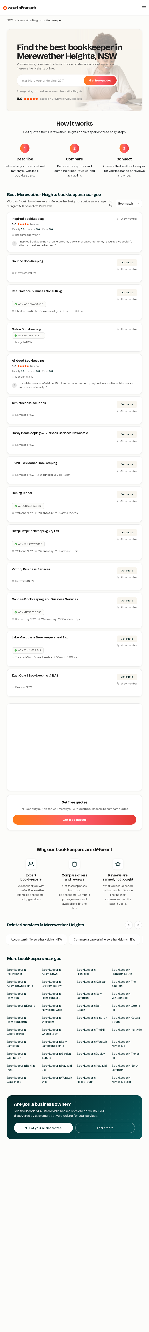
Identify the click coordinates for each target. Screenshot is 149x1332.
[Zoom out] (137, 714)
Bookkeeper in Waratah (92, 1041)
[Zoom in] (137, 708)
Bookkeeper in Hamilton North (17, 1019)
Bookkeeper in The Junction (124, 983)
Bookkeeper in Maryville (127, 1029)
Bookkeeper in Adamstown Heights (20, 983)
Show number (128, 218)
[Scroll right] (138, 925)
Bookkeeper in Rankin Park (21, 1067)
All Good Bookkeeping (28, 360)
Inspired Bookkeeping (28, 219)
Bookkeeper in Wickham (51, 1019)
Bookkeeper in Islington (92, 1017)
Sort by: (111, 203)
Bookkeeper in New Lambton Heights (54, 1043)
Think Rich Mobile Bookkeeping (34, 463)
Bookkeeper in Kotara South (126, 1019)
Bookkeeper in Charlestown (51, 1031)
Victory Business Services (31, 569)
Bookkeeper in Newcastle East (121, 1079)
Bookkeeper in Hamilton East (51, 995)
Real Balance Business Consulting (37, 291)
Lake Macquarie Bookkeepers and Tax (40, 637)
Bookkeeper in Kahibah (91, 981)
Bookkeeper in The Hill (91, 1029)
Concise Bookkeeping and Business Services (45, 599)
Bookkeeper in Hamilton (16, 995)
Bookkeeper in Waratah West (57, 1079)
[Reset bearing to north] (137, 720)
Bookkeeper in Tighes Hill (125, 1055)
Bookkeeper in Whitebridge (121, 995)
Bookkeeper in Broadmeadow (52, 983)
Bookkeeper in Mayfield (92, 1065)
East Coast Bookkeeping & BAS (35, 675)
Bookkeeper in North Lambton (125, 1067)
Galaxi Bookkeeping (26, 329)
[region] (74, 747)
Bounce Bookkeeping (27, 261)
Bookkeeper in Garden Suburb (56, 1055)
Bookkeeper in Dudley (91, 1053)
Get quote (127, 262)
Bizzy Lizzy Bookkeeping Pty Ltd (35, 531)
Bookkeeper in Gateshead (16, 1079)
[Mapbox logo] (17, 787)
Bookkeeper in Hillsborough (86, 1079)
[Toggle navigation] (144, 8)
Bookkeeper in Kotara (21, 1005)
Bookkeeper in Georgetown (16, 1031)
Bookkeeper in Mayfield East (57, 1067)
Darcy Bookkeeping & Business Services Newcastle (50, 433)
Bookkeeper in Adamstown (51, 971)
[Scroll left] (129, 925)
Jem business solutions (29, 403)
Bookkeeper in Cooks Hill (126, 1007)
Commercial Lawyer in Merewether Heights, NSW (104, 939)
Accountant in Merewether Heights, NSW (36, 939)
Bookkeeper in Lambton (16, 1043)
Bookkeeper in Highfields (86, 971)
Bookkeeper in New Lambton (89, 995)
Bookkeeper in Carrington (16, 1055)
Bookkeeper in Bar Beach (88, 1007)
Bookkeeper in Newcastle (121, 1043)
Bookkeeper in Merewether (16, 971)
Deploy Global (22, 493)
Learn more (105, 1128)
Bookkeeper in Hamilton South (122, 971)
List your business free (45, 1128)
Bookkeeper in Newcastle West (52, 1007)
